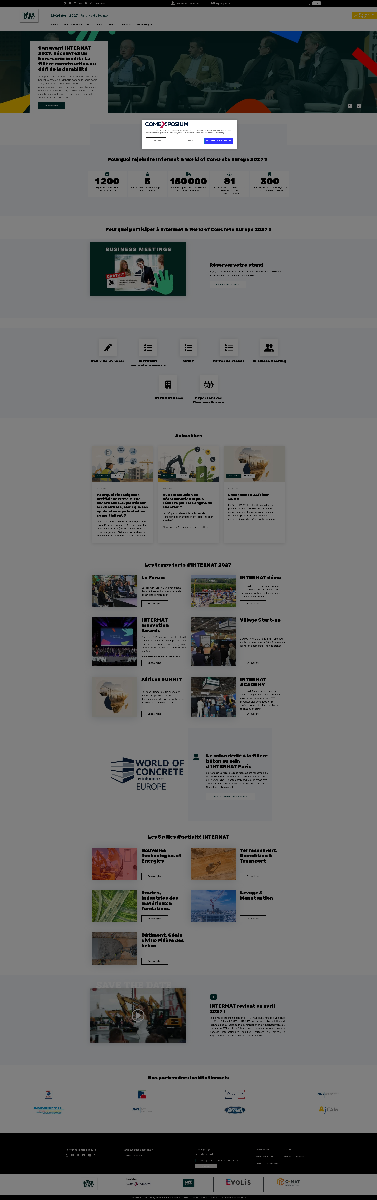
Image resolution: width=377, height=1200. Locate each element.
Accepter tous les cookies (218, 141)
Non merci (192, 141)
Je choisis (156, 141)
